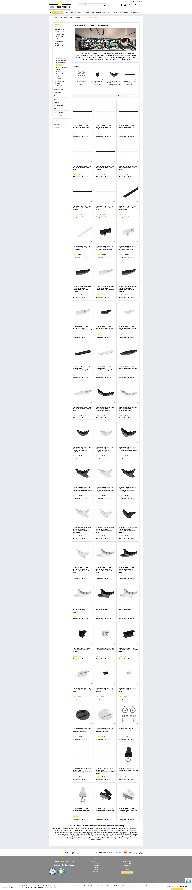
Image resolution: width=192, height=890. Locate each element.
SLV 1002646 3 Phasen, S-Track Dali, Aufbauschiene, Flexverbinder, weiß (128, 408)
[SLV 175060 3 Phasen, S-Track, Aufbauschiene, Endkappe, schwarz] (97, 74)
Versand (95, 867)
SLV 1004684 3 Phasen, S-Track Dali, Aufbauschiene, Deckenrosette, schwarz (82, 730)
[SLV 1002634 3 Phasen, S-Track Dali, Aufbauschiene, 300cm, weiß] (129, 152)
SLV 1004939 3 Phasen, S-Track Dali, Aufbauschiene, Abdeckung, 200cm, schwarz (129, 208)
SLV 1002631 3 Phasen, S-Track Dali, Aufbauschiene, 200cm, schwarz (128, 127)
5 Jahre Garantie (95, 861)
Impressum (127, 865)
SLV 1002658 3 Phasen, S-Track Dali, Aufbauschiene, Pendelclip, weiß (128, 690)
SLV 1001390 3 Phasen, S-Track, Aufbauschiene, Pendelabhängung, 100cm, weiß (82, 770)
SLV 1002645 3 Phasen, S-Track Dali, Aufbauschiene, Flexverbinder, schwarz (105, 408)
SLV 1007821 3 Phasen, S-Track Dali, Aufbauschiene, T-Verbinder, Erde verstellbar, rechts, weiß (82, 530)
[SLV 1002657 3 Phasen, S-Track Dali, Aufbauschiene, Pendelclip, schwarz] (106, 674)
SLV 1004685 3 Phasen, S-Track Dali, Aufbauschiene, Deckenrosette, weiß (105, 730)
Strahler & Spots (59, 32)
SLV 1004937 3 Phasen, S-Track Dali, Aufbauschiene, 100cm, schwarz (82, 127)
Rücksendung (95, 863)
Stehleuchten (58, 39)
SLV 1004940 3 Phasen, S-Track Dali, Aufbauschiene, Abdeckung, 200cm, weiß (83, 248)
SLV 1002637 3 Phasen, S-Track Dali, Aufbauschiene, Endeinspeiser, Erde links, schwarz (82, 289)
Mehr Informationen (51, 887)
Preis (55, 121)
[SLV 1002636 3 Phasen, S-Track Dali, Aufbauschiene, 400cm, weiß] (106, 192)
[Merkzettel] (121, 4)
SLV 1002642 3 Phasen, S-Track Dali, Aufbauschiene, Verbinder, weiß (128, 328)
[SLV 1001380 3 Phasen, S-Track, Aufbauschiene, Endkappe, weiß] (106, 634)
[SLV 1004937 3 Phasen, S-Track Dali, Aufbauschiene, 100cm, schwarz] (83, 111)
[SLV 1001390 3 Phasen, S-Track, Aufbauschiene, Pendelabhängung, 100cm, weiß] (83, 754)
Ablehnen (170, 887)
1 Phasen (58, 50)
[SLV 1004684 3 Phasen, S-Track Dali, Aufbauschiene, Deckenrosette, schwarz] (83, 714)
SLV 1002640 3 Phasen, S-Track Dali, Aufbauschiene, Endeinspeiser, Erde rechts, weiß (82, 328)
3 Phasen (58, 52)
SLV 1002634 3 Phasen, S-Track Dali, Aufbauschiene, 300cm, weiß (128, 167)
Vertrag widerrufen (127, 872)
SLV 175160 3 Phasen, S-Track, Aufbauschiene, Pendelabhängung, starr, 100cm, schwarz (105, 771)
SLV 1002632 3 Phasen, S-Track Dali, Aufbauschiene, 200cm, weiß (82, 167)
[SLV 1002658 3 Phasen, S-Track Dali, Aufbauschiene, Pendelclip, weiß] (129, 674)
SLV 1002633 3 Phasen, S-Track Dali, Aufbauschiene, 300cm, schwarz (130, 83)
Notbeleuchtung (59, 81)
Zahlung (95, 870)
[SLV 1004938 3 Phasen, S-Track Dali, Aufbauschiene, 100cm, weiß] (106, 111)
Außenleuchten (58, 89)
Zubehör (56, 96)
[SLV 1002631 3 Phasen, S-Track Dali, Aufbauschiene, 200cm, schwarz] (129, 111)
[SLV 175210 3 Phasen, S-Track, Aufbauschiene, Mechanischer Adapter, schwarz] (106, 794)
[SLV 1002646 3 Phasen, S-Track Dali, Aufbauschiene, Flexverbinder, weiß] (129, 393)
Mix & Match (58, 86)
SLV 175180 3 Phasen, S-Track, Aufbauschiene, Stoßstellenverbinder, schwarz (82, 368)
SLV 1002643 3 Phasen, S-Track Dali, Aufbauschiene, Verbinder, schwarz (128, 368)
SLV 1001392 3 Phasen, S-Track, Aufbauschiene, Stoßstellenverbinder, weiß (105, 368)
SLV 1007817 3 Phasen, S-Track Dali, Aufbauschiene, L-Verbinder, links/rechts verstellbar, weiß (105, 450)
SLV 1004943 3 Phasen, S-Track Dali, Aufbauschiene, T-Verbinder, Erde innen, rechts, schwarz (128, 530)
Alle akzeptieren (181, 887)
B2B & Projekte (58, 115)
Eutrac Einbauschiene (61, 60)
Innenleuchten (58, 24)
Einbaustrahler (59, 41)
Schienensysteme (60, 48)
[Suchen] (104, 4)
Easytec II (58, 69)
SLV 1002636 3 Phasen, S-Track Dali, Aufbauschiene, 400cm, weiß (105, 208)
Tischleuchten (59, 36)
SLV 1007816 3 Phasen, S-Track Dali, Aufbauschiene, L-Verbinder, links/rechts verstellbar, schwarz (114, 83)
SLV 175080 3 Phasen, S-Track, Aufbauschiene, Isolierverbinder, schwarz (128, 649)
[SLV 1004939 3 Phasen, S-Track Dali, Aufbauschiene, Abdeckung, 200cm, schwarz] (129, 192)
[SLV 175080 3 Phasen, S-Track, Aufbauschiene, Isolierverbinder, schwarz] (129, 634)
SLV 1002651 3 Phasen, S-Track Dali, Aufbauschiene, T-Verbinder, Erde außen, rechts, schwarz (128, 570)
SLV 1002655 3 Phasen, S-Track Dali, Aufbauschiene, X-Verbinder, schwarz (105, 609)
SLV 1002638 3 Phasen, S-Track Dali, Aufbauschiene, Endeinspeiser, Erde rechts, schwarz (128, 289)
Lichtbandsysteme (60, 74)
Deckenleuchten (59, 29)
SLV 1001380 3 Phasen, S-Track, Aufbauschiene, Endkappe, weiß (105, 649)
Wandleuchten (59, 27)
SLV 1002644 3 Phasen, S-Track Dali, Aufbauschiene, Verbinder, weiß (82, 408)
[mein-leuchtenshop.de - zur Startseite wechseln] (60, 5)
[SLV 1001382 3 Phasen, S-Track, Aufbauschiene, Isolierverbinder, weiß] (83, 674)
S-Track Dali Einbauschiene (62, 67)
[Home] (50, 12)
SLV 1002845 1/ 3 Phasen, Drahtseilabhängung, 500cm (81, 83)
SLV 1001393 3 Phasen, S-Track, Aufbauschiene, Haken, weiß (82, 809)
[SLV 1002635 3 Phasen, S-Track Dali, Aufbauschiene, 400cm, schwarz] (83, 192)
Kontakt (95, 872)
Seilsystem (58, 76)
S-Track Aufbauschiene (61, 62)
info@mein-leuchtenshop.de (64, 865)
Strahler (58, 54)
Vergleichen (77, 136)
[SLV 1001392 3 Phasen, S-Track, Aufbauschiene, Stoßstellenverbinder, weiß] (106, 352)
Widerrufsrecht (127, 861)
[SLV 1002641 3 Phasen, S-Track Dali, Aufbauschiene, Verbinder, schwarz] (106, 312)
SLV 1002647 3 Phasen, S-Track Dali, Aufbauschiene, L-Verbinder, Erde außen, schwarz (128, 449)
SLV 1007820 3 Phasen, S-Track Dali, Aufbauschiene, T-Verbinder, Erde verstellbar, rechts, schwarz (128, 490)
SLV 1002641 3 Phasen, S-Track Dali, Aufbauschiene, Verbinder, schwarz (105, 328)
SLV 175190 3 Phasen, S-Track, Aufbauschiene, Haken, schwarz (128, 769)
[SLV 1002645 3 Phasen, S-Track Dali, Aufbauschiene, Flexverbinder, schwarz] (106, 393)
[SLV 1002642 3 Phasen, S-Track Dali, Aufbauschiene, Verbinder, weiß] (129, 312)
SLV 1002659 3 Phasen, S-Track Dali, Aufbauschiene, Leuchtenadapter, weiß (128, 248)
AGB (127, 867)
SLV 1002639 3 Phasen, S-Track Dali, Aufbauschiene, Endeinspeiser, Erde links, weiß (105, 288)
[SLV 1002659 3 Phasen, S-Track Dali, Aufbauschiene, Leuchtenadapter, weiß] (129, 232)
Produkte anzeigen (57, 125)
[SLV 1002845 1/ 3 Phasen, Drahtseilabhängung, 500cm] (81, 74)
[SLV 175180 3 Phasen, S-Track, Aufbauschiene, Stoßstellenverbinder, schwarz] (83, 352)
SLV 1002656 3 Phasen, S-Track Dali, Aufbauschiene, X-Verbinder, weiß (128, 609)
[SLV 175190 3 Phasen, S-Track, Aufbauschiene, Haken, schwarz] (129, 754)
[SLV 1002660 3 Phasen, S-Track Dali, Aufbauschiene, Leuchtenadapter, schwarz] (106, 232)
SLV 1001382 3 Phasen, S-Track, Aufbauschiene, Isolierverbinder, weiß (82, 690)
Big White (56, 102)
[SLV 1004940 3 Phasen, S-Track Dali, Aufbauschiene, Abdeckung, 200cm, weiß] (83, 232)
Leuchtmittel (57, 93)
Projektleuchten (58, 112)
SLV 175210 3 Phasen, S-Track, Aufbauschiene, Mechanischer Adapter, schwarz (105, 810)
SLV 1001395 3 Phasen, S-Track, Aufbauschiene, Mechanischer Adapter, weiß (128, 810)
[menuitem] (92, 4)
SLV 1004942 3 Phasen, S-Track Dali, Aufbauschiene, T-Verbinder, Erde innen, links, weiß (105, 530)
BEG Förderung (58, 105)
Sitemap (127, 870)
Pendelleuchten (59, 34)
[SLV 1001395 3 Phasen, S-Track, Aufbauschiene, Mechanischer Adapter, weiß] (129, 794)
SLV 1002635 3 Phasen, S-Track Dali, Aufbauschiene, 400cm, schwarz (82, 208)
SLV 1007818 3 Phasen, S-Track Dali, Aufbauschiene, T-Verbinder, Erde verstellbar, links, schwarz (83, 490)
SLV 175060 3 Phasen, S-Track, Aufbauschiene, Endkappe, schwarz (97, 83)
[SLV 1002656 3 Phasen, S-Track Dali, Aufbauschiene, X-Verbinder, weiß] (129, 593)
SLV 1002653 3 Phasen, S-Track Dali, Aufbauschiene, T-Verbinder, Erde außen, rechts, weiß (82, 610)
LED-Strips (58, 78)
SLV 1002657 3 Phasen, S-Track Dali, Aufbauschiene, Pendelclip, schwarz (105, 690)
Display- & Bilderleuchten (59, 44)
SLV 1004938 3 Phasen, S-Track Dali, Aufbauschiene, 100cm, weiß (105, 127)
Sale (55, 99)
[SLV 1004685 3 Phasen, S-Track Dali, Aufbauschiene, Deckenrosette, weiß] (106, 714)
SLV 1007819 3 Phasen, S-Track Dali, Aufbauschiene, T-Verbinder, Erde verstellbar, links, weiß (106, 490)
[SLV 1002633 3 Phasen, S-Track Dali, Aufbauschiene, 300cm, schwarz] (130, 74)
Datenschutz (127, 863)
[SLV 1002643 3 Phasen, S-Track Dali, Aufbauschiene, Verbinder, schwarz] (129, 352)
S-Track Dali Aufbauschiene (59, 65)
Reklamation (95, 865)
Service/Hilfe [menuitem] (138, 1)
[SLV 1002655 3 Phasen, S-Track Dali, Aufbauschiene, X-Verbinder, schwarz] (106, 593)
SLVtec (56, 109)
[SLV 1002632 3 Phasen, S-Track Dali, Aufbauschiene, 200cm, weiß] (83, 152)
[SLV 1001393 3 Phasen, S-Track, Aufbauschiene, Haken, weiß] (83, 794)
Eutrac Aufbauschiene (61, 58)
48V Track (58, 71)
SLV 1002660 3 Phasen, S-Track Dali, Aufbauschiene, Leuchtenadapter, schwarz (105, 248)
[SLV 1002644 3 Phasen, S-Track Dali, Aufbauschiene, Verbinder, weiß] (83, 393)
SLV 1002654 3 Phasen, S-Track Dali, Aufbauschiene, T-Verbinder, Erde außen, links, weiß (105, 570)
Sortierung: (119, 96)
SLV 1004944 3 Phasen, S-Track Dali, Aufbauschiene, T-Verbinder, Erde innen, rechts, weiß (82, 570)
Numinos (57, 83)
